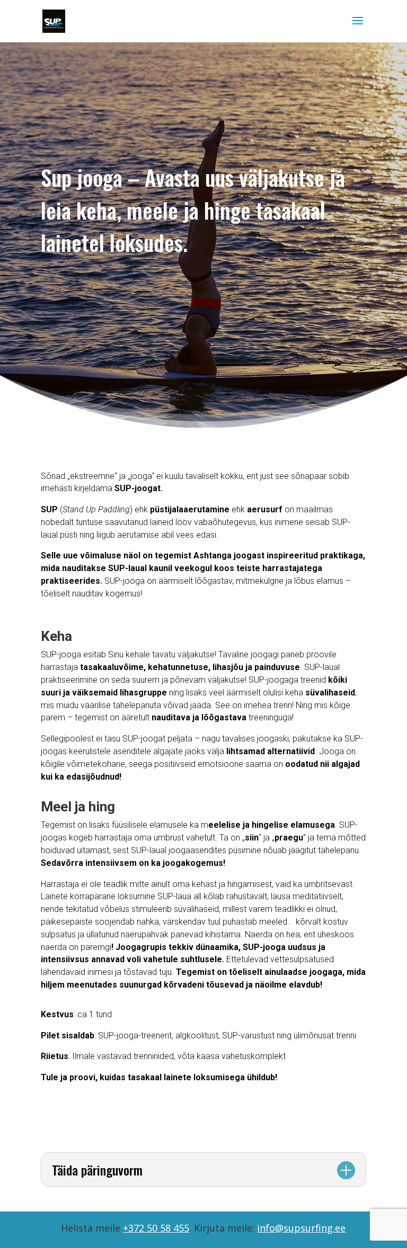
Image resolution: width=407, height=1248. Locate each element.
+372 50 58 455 (156, 1228)
